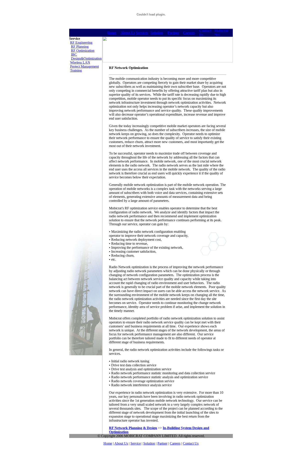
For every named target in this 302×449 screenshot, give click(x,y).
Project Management (84, 66)
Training (76, 70)
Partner (173, 32)
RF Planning (80, 46)
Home (107, 443)
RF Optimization (82, 50)
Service (135, 443)
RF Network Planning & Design (133, 428)
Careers (189, 32)
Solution (157, 32)
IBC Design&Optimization (86, 56)
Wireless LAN (80, 62)
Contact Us (191, 443)
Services (142, 32)
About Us (127, 32)
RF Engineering (81, 42)
